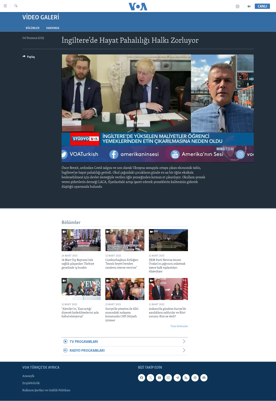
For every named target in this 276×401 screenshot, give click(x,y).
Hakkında (52, 28)
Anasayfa (28, 376)
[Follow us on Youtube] (159, 377)
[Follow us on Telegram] (177, 377)
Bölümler (32, 28)
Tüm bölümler (179, 326)
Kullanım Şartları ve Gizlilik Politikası (46, 390)
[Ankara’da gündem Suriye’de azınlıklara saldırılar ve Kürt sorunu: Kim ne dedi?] (168, 289)
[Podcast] (194, 377)
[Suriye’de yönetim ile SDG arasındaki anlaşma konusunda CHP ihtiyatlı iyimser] (124, 289)
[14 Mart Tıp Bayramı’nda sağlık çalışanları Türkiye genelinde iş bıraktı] (81, 240)
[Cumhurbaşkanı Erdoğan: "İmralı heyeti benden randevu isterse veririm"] (124, 240)
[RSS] (186, 377)
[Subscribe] (203, 377)
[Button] (29, 57)
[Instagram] (238, 6)
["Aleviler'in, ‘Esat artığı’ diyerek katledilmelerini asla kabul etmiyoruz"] (81, 289)
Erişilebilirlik (31, 383)
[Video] (249, 6)
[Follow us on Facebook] (141, 377)
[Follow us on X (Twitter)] (150, 377)
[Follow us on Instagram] (168, 377)
